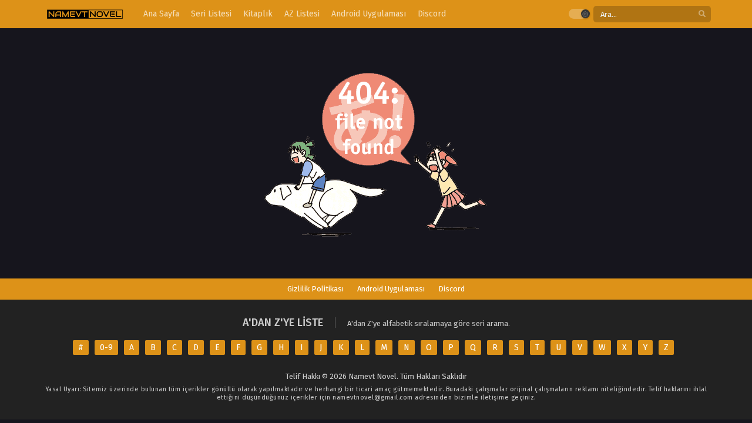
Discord (451, 288)
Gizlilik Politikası (315, 288)
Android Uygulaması (391, 288)
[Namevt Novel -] (85, 14)
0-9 (106, 347)
